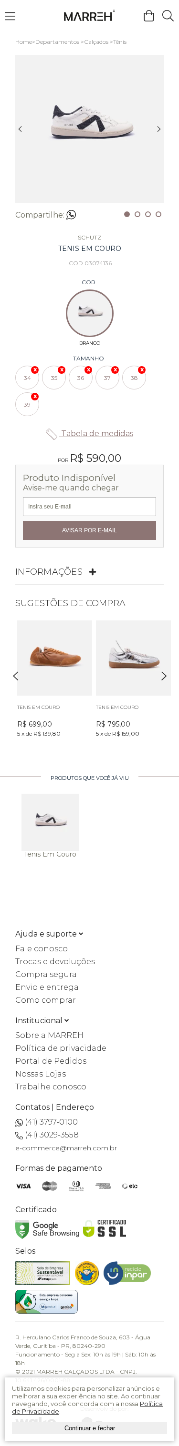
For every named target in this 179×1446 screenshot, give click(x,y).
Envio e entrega (47, 987)
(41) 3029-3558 (52, 1134)
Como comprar (45, 1000)
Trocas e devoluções (55, 961)
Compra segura (46, 974)
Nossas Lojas (40, 1073)
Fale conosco (41, 948)
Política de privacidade (60, 1048)
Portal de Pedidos (50, 1061)
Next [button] (159, 129)
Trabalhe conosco (50, 1086)
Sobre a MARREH (49, 1035)
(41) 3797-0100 (51, 1122)
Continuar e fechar (89, 1428)
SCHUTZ (89, 237)
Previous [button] (20, 129)
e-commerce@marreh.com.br (66, 1148)
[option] (89, 129)
